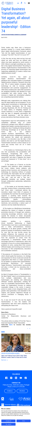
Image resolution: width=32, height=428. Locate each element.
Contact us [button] (10, 391)
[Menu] (29, 3)
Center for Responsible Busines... (10, 353)
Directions (22, 391)
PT (21, 3)
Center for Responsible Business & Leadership (13, 34)
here (10, 325)
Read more (4, 360)
